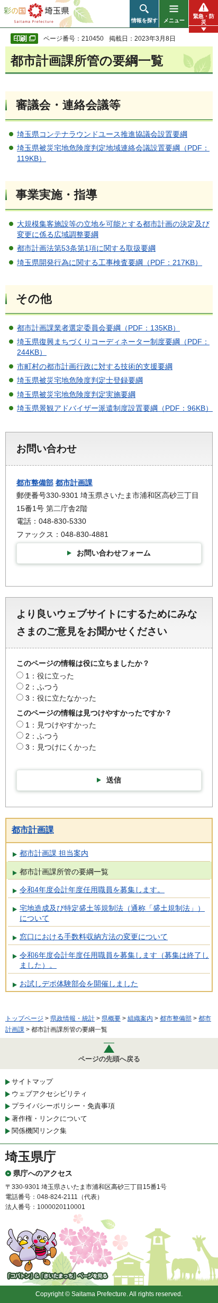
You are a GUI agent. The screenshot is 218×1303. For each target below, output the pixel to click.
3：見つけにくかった (60, 747)
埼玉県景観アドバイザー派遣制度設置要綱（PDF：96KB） (115, 408)
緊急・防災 (203, 19)
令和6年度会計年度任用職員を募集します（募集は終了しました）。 (114, 960)
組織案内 (140, 1018)
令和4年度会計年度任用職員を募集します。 (92, 889)
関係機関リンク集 (39, 1131)
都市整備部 (34, 482)
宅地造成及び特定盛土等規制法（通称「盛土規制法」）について (112, 913)
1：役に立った (49, 676)
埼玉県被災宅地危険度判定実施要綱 (76, 394)
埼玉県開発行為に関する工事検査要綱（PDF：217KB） (109, 262)
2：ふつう (42, 687)
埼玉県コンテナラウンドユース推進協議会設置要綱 (102, 134)
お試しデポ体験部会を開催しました (79, 983)
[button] (144, 13)
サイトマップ (32, 1081)
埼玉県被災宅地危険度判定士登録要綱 (80, 380)
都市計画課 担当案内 (54, 853)
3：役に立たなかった (60, 698)
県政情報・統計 (72, 1018)
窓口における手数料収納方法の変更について (94, 936)
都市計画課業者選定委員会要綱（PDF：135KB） (98, 328)
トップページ (24, 1018)
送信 (113, 780)
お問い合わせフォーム (114, 553)
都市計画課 (74, 482)
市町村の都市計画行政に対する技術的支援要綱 (94, 366)
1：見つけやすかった (60, 725)
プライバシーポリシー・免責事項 (63, 1106)
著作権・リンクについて (49, 1118)
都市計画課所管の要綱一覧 (64, 871)
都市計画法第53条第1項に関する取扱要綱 (86, 248)
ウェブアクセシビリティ (49, 1094)
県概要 (111, 1018)
